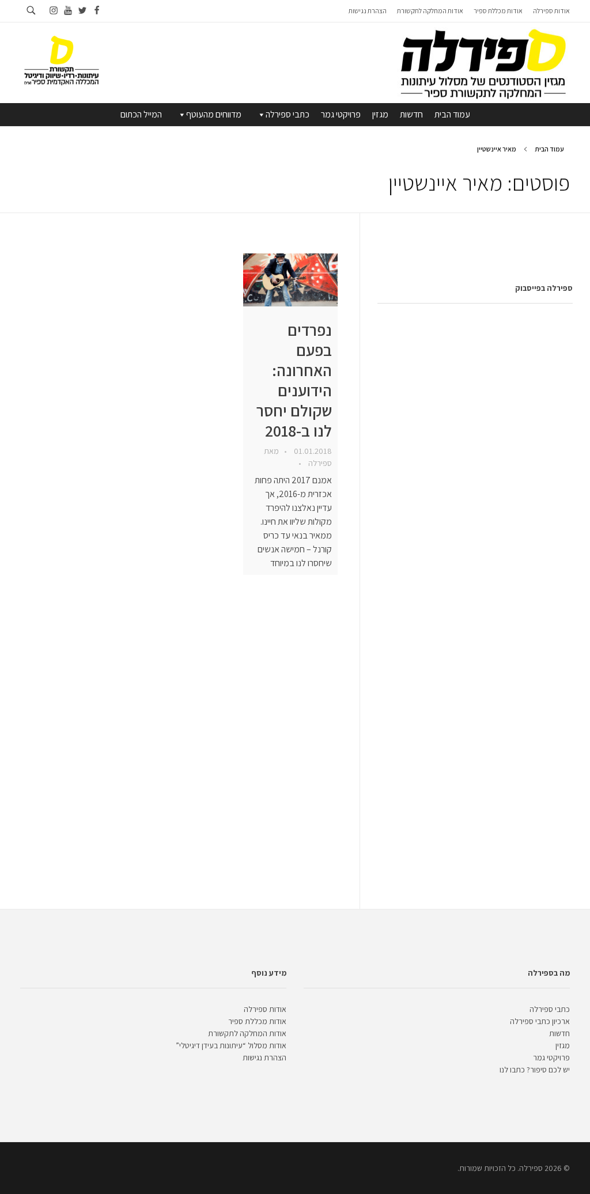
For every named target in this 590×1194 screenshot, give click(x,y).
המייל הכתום (141, 114)
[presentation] (290, 279)
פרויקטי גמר (341, 114)
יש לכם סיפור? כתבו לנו (535, 1069)
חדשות (411, 114)
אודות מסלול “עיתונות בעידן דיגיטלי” (231, 1045)
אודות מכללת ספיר (257, 1021)
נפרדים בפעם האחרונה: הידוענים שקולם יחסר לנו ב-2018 (294, 380)
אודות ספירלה (265, 1009)
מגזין (380, 114)
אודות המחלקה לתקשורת (247, 1033)
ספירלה (319, 463)
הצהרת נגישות (264, 1057)
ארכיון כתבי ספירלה (540, 1021)
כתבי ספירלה (287, 114)
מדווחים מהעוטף (213, 114)
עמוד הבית (452, 114)
